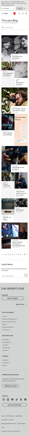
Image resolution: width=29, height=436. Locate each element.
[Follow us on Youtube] (8, 399)
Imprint (3, 416)
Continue (19, 8)
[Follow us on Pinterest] (25, 399)
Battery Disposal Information (8, 423)
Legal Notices (18, 416)
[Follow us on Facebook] (12, 399)
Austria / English (12, 298)
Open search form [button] (19, 13)
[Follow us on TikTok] (16, 399)
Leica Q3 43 (23, 129)
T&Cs (2, 427)
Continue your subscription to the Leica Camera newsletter (26, 275)
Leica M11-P (24, 132)
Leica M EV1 (23, 125)
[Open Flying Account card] (22, 13)
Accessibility (4, 419)
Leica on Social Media (14, 405)
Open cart (26, 13)
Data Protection (10, 416)
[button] (26, 304)
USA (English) (5, 8)
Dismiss (25, 8)
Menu (6, 13)
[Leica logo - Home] (14, 13)
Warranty (11, 419)
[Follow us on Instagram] (3, 399)
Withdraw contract (11, 386)
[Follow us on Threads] (21, 399)
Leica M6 (24, 136)
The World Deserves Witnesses (20, 141)
